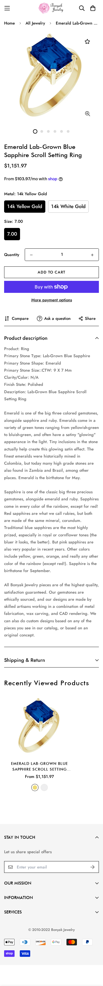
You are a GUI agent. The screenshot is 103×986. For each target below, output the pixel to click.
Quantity (11, 255)
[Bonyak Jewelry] (51, 8)
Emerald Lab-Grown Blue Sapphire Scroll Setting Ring (39, 766)
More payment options (51, 300)
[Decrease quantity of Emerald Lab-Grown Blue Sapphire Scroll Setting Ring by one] (31, 255)
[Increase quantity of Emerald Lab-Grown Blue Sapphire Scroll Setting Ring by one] (92, 255)
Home (9, 23)
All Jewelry (35, 23)
